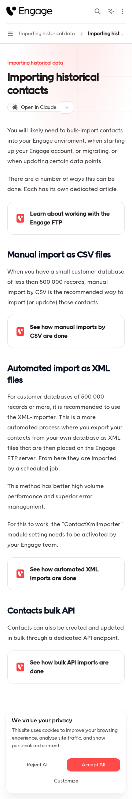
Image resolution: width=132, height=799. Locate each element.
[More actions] (122, 11)
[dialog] (66, 751)
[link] (66, 218)
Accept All (93, 765)
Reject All (37, 765)
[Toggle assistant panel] (111, 11)
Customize (66, 781)
